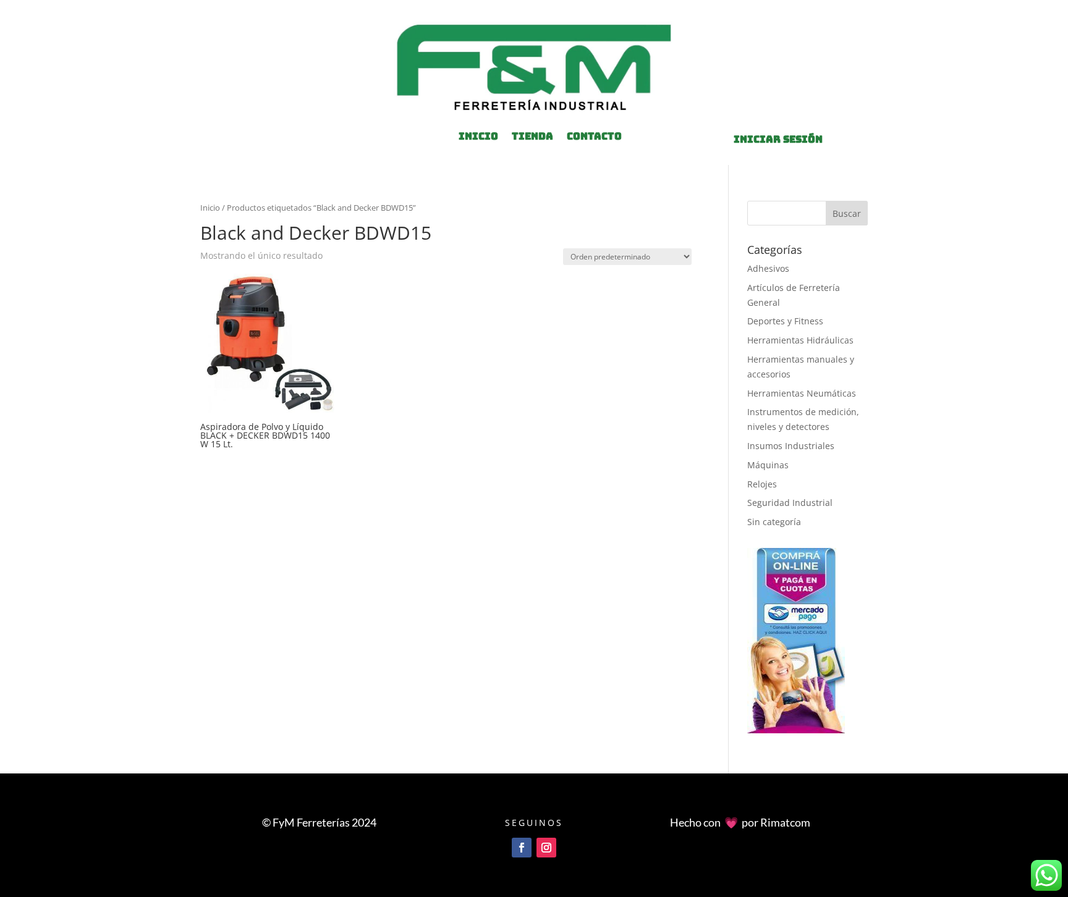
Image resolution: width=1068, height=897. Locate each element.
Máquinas (768, 465)
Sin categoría (774, 522)
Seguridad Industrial (790, 502)
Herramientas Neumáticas (801, 393)
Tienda (532, 137)
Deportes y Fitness (785, 321)
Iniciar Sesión (778, 139)
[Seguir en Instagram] (546, 847)
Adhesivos (768, 268)
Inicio (210, 207)
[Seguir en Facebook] (522, 847)
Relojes (762, 484)
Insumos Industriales (790, 446)
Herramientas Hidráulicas (800, 340)
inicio (478, 137)
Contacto (594, 137)
